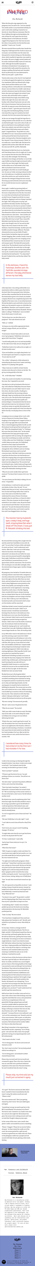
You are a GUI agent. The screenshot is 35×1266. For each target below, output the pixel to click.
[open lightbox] (10, 1152)
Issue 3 (17, 1253)
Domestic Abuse (21, 1173)
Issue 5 (17, 1250)
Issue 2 (17, 1255)
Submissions (17, 1248)
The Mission (17, 1244)
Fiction (11, 1173)
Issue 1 (17, 1257)
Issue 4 (17, 1251)
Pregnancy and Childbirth (18, 1169)
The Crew (17, 1246)
